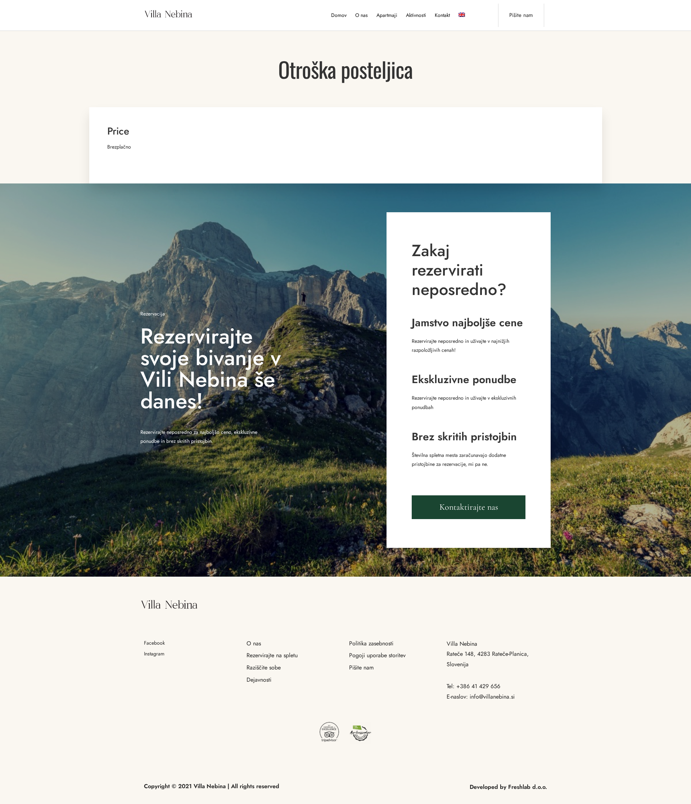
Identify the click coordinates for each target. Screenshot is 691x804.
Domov (339, 15)
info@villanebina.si (492, 696)
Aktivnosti (416, 15)
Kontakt (442, 15)
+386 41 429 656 (478, 686)
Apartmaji (386, 15)
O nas (361, 15)
